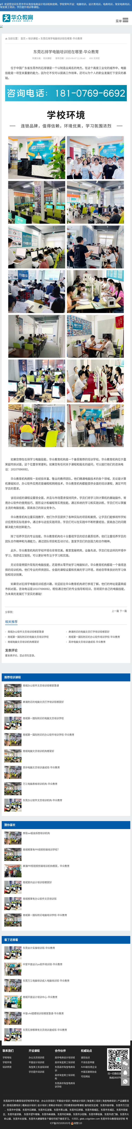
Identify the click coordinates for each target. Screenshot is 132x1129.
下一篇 (123, 611)
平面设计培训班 (36, 1062)
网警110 (78, 1123)
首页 (23, 38)
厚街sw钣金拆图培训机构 (36, 833)
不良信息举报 (87, 1062)
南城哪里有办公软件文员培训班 (40, 898)
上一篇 (115, 611)
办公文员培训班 (36, 1057)
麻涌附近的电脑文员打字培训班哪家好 (89, 631)
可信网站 (85, 1076)
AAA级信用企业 (89, 1067)
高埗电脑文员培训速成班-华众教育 (87, 641)
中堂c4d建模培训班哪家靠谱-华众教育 (43, 1013)
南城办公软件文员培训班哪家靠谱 (26, 631)
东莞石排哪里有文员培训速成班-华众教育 (45, 1029)
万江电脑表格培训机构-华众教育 (40, 783)
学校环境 (7, 1062)
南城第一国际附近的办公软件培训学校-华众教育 (94, 636)
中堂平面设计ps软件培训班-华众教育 (42, 964)
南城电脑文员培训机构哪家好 (23, 641)
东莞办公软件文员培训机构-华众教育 (42, 800)
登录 (31, 655)
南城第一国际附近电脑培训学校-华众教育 (45, 915)
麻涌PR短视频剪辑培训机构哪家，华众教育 (46, 866)
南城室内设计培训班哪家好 (37, 882)
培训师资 (7, 1067)
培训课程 (33, 38)
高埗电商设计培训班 (65, 1057)
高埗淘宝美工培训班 (65, 1062)
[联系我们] (125, 1072)
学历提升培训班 (36, 1072)
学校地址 (7, 1057)
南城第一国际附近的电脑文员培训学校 (28, 636)
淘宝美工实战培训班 (39, 1067)
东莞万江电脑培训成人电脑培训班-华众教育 (46, 980)
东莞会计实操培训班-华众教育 (39, 947)
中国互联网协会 (89, 1072)
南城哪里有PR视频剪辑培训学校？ (41, 849)
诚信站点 (85, 1057)
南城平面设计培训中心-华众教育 (40, 997)
